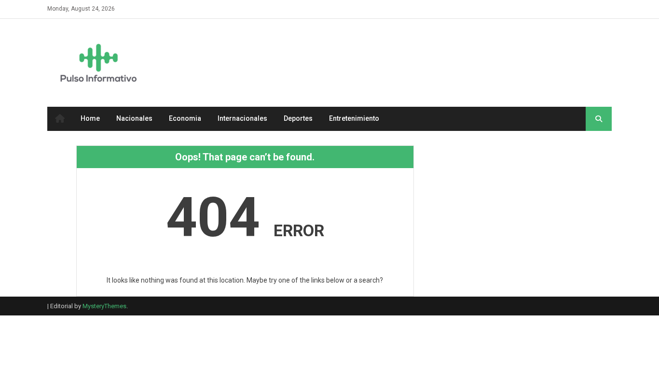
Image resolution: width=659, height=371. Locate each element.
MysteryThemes (104, 306)
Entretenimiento (354, 118)
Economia (185, 118)
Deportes (298, 118)
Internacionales (242, 118)
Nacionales (134, 118)
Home (90, 118)
